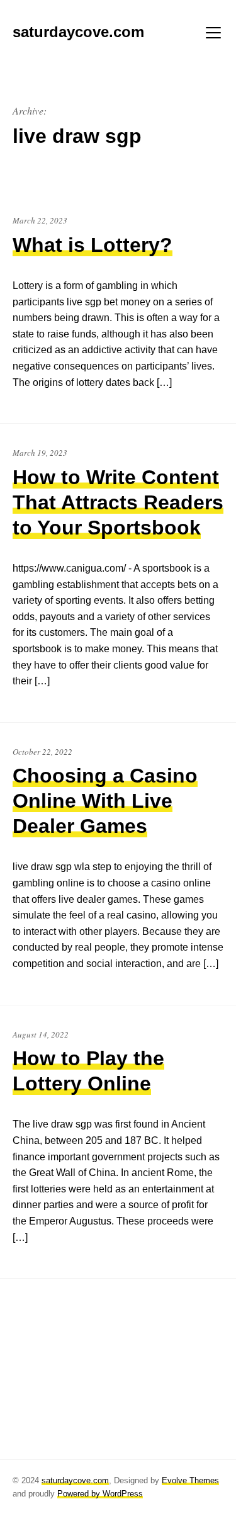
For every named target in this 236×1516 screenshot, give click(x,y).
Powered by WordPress (100, 1493)
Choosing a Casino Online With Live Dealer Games (105, 800)
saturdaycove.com (75, 1480)
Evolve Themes (190, 1480)
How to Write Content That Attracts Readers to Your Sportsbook (118, 502)
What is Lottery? (92, 245)
